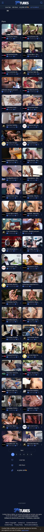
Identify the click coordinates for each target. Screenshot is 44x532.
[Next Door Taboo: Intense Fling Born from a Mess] (11, 421)
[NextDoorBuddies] (25, 391)
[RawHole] (25, 214)
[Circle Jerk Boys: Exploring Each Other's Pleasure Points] (32, 350)
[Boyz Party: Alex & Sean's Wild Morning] (11, 280)
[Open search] (41, 3)
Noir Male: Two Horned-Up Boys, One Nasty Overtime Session (33, 249)
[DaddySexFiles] (4, 161)
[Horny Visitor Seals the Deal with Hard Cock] (32, 103)
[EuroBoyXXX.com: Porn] (11, 173)
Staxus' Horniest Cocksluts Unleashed (33, 373)
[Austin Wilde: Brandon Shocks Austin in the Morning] (32, 333)
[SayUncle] (4, 391)
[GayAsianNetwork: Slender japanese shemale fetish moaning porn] (32, 138)
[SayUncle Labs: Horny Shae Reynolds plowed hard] (11, 386)
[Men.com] (4, 250)
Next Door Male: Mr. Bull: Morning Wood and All (33, 72)
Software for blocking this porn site (14, 518)
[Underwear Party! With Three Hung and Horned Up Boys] (11, 103)
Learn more (24, 530)
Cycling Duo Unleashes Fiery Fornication (12, 36)
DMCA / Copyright (10, 523)
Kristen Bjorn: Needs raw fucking (12, 213)
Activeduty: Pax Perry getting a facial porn (12, 302)
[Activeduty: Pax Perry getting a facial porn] (11, 297)
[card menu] (20, 38)
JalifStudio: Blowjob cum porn (10, 90)
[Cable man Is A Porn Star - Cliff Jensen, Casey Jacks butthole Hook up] (32, 421)
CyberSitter (36, 518)
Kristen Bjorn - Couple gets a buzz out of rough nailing (33, 54)
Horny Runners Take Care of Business (33, 36)
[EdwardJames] (25, 179)
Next (22, 450)
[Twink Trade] (25, 321)
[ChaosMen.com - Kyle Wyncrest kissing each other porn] (11, 439)
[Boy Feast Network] (4, 179)
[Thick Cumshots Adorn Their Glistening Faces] (11, 67)
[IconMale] (25, 250)
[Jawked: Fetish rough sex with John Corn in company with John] (11, 191)
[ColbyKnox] (25, 126)
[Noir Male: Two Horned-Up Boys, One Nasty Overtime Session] (32, 244)
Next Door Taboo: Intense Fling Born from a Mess (12, 426)
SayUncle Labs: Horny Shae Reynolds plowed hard (12, 390)
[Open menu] (3, 3)
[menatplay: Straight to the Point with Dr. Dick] (11, 333)
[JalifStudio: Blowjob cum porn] (11, 85)
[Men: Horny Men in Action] (11, 244)
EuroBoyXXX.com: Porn (12, 178)
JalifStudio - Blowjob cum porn (31, 231)
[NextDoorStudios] (25, 73)
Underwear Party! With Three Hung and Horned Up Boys (12, 107)
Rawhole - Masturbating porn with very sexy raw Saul (33, 213)
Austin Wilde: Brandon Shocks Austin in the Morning (33, 337)
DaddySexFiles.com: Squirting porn (12, 160)
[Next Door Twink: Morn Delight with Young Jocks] (11, 368)
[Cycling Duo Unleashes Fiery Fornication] (11, 32)
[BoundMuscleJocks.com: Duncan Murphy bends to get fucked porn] (11, 315)
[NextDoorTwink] (4, 374)
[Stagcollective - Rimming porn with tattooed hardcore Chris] (32, 156)
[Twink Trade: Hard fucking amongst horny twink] (32, 315)
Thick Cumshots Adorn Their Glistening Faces (12, 72)
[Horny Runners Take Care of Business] (32, 32)
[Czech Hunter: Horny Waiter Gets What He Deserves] (11, 262)
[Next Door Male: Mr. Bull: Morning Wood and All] (32, 67)
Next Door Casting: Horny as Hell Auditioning (12, 125)
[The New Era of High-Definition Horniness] (32, 85)
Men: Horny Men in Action (12, 249)
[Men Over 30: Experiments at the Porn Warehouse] (11, 138)
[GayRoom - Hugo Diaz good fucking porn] (32, 403)
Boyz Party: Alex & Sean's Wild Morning (12, 284)
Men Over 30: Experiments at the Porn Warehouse (12, 143)
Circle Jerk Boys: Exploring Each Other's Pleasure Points (33, 355)
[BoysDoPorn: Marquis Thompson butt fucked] (32, 297)
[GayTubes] (22, 2)
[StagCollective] (25, 161)
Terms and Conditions (31, 525)
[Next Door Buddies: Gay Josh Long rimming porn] (32, 386)
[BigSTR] (4, 268)
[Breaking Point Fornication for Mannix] (11, 350)
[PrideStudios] (4, 285)
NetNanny (30, 518)
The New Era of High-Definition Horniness (33, 90)
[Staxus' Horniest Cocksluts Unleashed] (32, 368)
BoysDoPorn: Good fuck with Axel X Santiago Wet (33, 266)
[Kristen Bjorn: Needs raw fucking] (11, 209)
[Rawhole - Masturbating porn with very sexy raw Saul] (32, 209)
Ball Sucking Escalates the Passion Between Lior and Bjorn (12, 54)
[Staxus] (4, 38)
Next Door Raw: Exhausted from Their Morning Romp (33, 443)
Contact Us (21, 523)
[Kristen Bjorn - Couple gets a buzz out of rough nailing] (32, 50)
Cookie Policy (9, 525)
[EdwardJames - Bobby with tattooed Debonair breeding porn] (32, 173)
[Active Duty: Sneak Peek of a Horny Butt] (32, 280)
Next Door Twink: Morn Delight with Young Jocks (12, 373)
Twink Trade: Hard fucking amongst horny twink (33, 320)
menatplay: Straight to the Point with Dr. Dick (12, 337)
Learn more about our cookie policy (28, 516)
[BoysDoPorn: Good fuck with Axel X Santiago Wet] (32, 262)
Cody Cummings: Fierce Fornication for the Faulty (12, 231)
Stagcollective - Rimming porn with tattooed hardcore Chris (33, 160)
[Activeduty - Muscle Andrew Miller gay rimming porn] (32, 191)
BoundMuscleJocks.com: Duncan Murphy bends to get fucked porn (12, 320)
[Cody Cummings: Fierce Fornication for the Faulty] (11, 227)
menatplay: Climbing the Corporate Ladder (12, 408)
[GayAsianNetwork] (25, 144)
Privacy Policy (18, 525)
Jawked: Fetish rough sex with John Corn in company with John (12, 196)
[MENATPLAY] (4, 338)
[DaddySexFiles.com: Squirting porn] (11, 156)
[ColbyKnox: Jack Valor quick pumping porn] (32, 120)
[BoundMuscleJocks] (4, 321)
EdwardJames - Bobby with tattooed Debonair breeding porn (33, 178)
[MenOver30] (4, 144)
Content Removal (31, 523)
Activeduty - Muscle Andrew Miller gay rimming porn (33, 196)
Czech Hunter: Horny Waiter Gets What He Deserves (12, 266)
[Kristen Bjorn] (25, 55)
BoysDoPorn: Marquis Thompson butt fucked (33, 302)
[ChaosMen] (4, 444)
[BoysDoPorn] (25, 268)
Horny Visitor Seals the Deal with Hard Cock (33, 107)
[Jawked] (4, 197)
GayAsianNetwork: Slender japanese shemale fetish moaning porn (33, 143)
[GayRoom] (25, 409)
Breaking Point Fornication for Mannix (12, 355)
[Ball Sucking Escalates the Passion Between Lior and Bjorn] (11, 50)
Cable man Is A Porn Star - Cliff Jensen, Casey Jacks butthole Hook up (33, 426)
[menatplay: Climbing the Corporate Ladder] (11, 403)
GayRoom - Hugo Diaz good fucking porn (33, 408)
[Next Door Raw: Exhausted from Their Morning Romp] (32, 439)
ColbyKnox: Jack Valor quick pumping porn (33, 125)
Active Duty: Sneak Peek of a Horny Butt (31, 284)
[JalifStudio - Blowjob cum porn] (32, 227)
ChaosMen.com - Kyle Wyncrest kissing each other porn (12, 443)
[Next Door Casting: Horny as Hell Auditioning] (11, 120)
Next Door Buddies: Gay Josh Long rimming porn (33, 390)
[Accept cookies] (40, 529)
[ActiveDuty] (25, 197)
